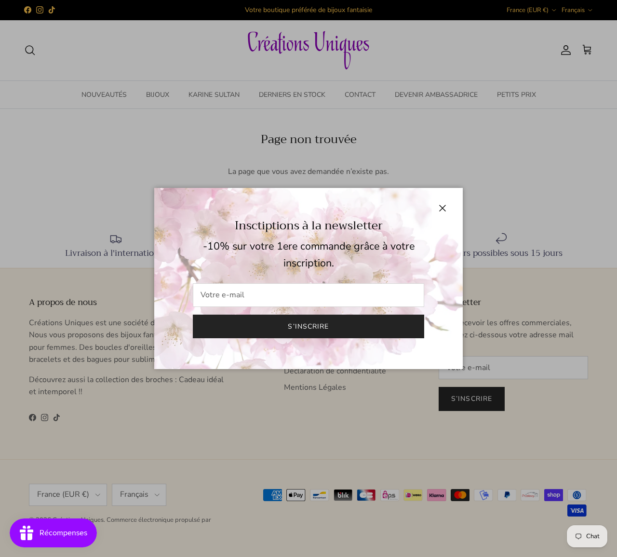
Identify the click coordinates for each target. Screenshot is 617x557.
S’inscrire (308, 326)
